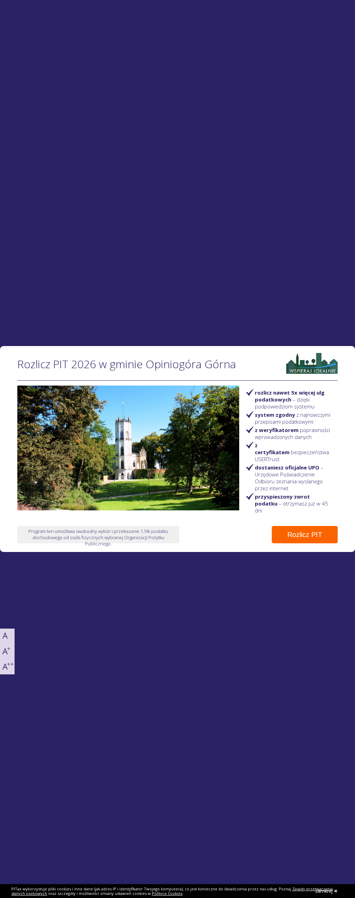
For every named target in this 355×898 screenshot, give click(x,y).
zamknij (323, 891)
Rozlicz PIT (304, 534)
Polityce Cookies (167, 893)
